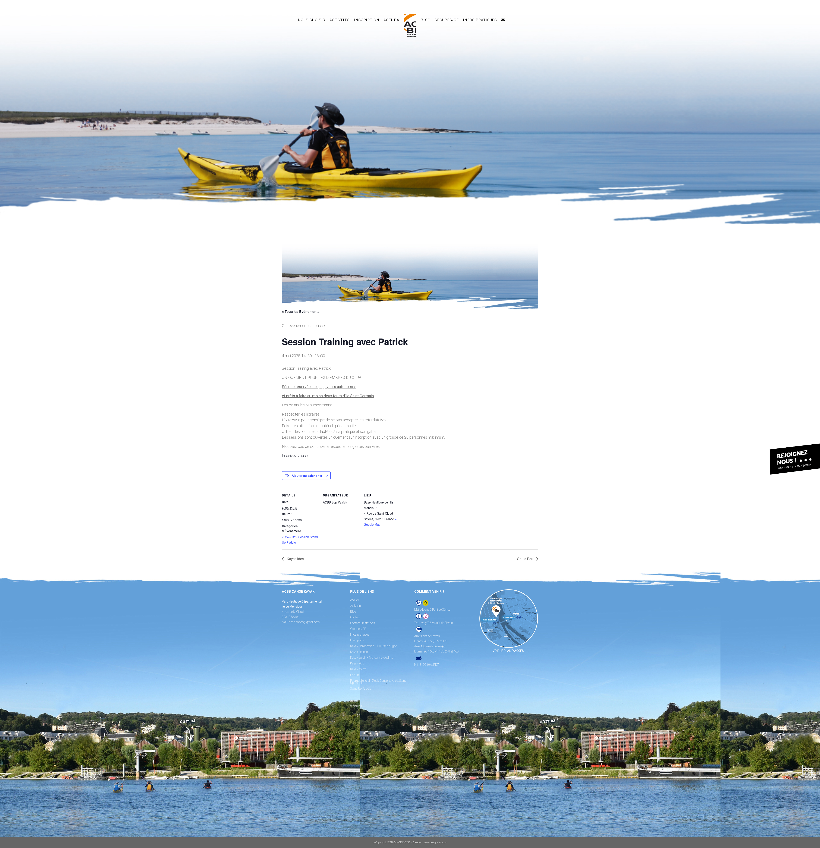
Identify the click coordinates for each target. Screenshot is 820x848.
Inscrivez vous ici (296, 455)
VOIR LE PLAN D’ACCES (508, 650)
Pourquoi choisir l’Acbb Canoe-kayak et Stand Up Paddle (378, 682)
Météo (354, 701)
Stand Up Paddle (360, 688)
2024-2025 (289, 537)
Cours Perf (525, 558)
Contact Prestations (362, 623)
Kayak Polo (357, 663)
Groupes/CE (358, 629)
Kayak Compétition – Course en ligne (373, 646)
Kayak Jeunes (359, 652)
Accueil (354, 600)
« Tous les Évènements (300, 311)
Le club (354, 675)
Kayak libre (295, 558)
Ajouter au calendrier (307, 475)
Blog (353, 611)
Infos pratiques (359, 634)
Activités (355, 606)
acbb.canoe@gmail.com (304, 622)
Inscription (357, 640)
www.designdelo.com (435, 842)
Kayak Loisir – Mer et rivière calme (371, 658)
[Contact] (503, 20)
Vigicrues (356, 706)
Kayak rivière (358, 669)
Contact (355, 617)
